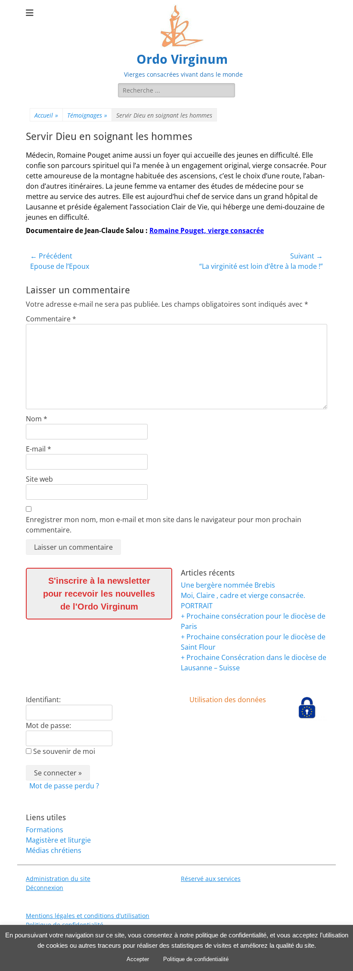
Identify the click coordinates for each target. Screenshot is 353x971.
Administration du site (58, 879)
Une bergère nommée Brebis (228, 585)
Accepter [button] (138, 959)
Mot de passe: (48, 725)
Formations (44, 829)
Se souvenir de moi (64, 751)
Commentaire (51, 319)
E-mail (38, 449)
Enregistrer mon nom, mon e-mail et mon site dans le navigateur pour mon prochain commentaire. (163, 525)
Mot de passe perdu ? (64, 785)
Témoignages (87, 115)
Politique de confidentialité (196, 959)
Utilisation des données (227, 699)
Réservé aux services (211, 879)
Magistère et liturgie (58, 840)
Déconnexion (44, 888)
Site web (39, 479)
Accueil (46, 115)
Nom (36, 418)
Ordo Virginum (182, 59)
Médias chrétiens (53, 850)
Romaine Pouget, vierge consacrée (206, 231)
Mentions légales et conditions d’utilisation (87, 916)
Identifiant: (43, 699)
